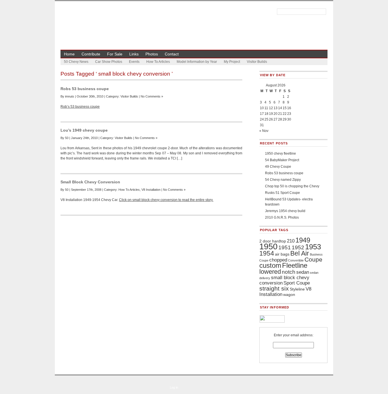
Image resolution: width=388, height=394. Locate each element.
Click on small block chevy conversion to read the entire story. (166, 200)
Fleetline (294, 265)
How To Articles (158, 62)
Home (69, 54)
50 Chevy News (76, 62)
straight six (274, 288)
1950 (268, 246)
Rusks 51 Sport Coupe (282, 193)
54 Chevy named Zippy (283, 180)
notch (288, 272)
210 (291, 241)
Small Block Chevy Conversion (90, 182)
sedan (302, 272)
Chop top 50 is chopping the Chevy (292, 186)
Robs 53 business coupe (85, 88)
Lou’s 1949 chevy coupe (84, 130)
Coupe (313, 259)
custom (270, 265)
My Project (232, 62)
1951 (284, 247)
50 (66, 138)
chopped (278, 260)
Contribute (91, 54)
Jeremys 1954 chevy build (285, 211)
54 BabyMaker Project (282, 160)
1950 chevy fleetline (280, 153)
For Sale (114, 54)
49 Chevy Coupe (278, 167)
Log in (174, 387)
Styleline (297, 289)
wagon (289, 294)
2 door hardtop (272, 241)
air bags (282, 254)
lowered (270, 271)
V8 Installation (150, 189)
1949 (302, 240)
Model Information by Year (197, 62)
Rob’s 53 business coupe (80, 107)
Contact (172, 54)
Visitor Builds (257, 62)
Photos (151, 54)
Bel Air (299, 253)
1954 (266, 253)
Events (134, 62)
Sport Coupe (296, 283)
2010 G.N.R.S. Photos (282, 217)
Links (134, 54)
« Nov (263, 131)
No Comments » (152, 96)
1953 (313, 246)
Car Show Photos (108, 62)
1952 (298, 247)
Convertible (296, 260)
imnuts (69, 96)
